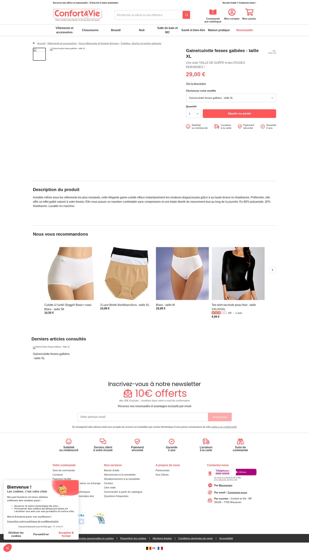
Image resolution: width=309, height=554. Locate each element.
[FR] (160, 548)
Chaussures (90, 30)
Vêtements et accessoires (64, 30)
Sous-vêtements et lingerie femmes (99, 43)
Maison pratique (219, 30)
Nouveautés (244, 30)
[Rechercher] (186, 15)
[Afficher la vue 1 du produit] (39, 54)
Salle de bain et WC (167, 30)
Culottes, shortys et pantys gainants (141, 43)
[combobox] (153, 15)
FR (153, 548)
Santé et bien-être (193, 30)
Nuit (141, 30)
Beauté (116, 30)
